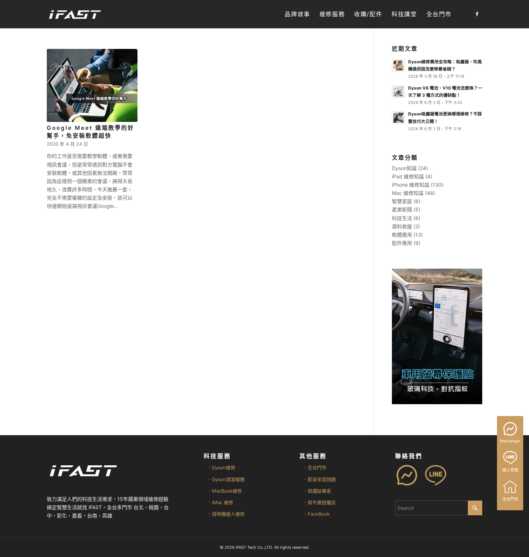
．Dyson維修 (221, 467)
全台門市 (510, 499)
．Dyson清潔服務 (226, 479)
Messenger (510, 440)
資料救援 (402, 226)
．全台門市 (314, 467)
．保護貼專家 (317, 491)
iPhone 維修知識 (410, 185)
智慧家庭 (402, 201)
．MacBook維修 (224, 491)
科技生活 (402, 218)
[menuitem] (297, 14)
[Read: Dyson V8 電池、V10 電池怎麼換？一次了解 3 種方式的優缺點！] (398, 91)
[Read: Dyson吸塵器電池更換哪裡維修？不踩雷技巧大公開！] (398, 117)
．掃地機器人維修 (226, 514)
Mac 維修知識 (408, 193)
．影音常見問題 (319, 479)
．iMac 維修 (220, 502)
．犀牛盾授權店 (319, 502)
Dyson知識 (404, 168)
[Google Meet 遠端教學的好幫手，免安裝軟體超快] (92, 85)
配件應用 (402, 243)
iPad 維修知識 (408, 176)
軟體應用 (402, 235)
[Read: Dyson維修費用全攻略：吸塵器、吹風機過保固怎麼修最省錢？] (398, 65)
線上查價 (510, 469)
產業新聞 (402, 209)
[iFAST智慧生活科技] (74, 14)
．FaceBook (316, 514)
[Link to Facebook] (476, 14)
